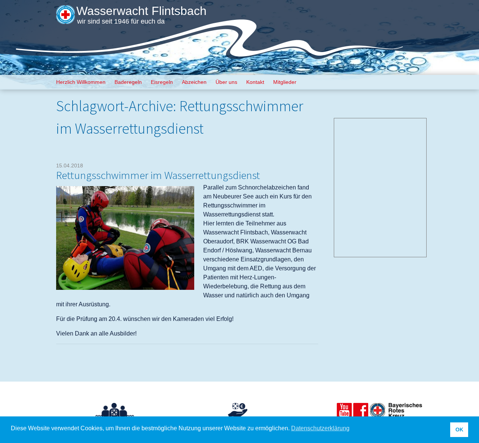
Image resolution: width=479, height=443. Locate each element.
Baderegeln (128, 82)
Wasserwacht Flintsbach (141, 11)
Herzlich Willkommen (81, 82)
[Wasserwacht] (65, 19)
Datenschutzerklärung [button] (320, 428)
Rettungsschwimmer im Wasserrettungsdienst (158, 175)
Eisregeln (162, 82)
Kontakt (255, 82)
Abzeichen (194, 82)
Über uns (226, 82)
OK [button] (459, 430)
